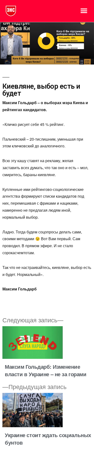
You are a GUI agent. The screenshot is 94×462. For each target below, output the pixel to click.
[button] (83, 11)
